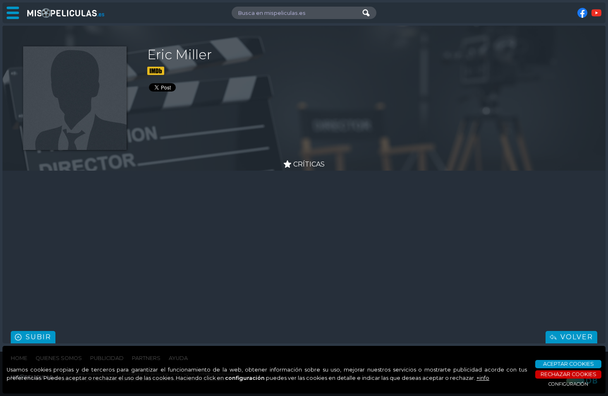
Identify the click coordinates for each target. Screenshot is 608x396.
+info (482, 378)
